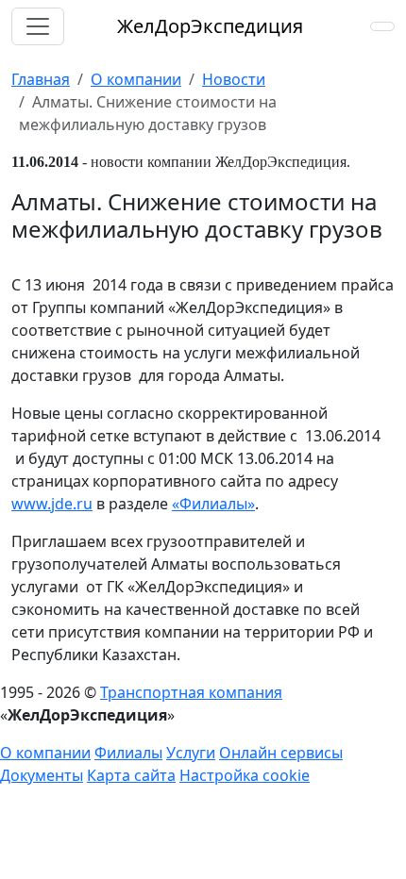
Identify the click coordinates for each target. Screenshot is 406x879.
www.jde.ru (52, 503)
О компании (45, 752)
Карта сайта (131, 775)
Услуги (190, 752)
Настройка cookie (244, 775)
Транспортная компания (191, 692)
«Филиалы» (213, 503)
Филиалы (128, 752)
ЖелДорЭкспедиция (210, 26)
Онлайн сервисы (281, 752)
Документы (41, 775)
